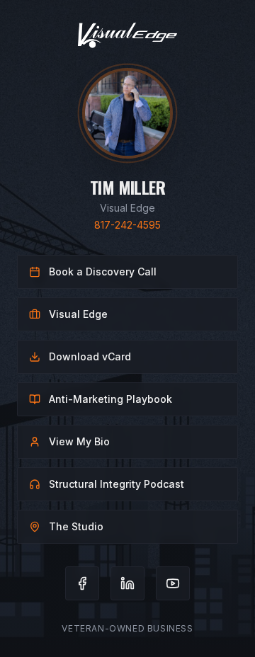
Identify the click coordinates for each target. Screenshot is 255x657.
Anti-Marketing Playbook (110, 399)
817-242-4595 (127, 225)
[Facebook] (82, 583)
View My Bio (79, 441)
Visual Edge (78, 314)
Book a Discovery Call (103, 271)
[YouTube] (173, 583)
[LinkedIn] (127, 583)
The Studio (76, 526)
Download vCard (90, 356)
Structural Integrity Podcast (116, 484)
